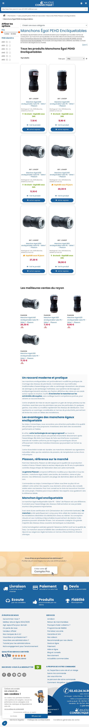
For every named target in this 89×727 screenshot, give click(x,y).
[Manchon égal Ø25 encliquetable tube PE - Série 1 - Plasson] (77, 303)
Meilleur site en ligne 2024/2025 (16, 622)
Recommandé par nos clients (60, 640)
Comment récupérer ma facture (61, 682)
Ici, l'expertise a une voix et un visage (62, 670)
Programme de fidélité (57, 628)
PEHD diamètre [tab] (8, 38)
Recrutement (53, 655)
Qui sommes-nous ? (11, 619)
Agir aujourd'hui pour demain (15, 625)
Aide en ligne (52, 649)
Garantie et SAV (54, 634)
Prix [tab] (3, 30)
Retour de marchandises (57, 622)
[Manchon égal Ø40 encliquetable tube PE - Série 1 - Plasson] (31, 303)
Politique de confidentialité (38, 720)
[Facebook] (4, 674)
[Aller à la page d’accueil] (4, 16)
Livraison (51, 619)
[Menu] (3, 3)
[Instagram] (24, 674)
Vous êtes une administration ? (16, 640)
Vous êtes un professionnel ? (15, 637)
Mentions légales (17, 720)
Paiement (51, 646)
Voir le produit (34, 125)
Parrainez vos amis (55, 631)
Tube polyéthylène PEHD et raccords (31, 16)
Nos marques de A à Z (12, 634)
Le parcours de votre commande (61, 679)
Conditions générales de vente (66, 720)
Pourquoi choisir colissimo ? (58, 625)
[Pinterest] (14, 674)
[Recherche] (86, 9)
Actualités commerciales (58, 658)
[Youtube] (19, 674)
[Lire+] (84, 45)
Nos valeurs (52, 637)
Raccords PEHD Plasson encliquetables (61, 16)
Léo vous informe (54, 676)
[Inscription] (38, 667)
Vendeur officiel (9, 631)
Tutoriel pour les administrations (16, 643)
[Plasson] (22, 327)
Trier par (61, 59)
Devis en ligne (53, 643)
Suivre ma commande (56, 673)
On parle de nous (10, 628)
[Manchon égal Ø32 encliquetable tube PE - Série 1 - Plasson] (31, 339)
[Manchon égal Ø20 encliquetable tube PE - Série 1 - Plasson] (54, 303)
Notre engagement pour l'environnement (20, 646)
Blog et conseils (54, 652)
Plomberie (12, 16)
